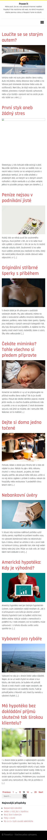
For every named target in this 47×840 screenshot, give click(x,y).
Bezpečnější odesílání (13, 808)
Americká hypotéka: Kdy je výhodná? (21, 565)
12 (20, 792)
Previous (7, 792)
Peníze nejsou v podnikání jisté (17, 198)
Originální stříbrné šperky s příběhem (20, 271)
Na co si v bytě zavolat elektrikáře (18, 821)
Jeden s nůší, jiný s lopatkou (16, 811)
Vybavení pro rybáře (22, 639)
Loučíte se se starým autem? (22, 37)
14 (28, 792)
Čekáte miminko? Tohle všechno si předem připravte (19, 349)
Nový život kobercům (13, 814)
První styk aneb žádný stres (17, 111)
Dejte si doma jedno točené (21, 425)
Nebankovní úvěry (19, 495)
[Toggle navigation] (41, 22)
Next (41, 792)
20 (35, 792)
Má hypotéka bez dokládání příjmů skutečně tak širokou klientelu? (22, 714)
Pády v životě (9, 818)
